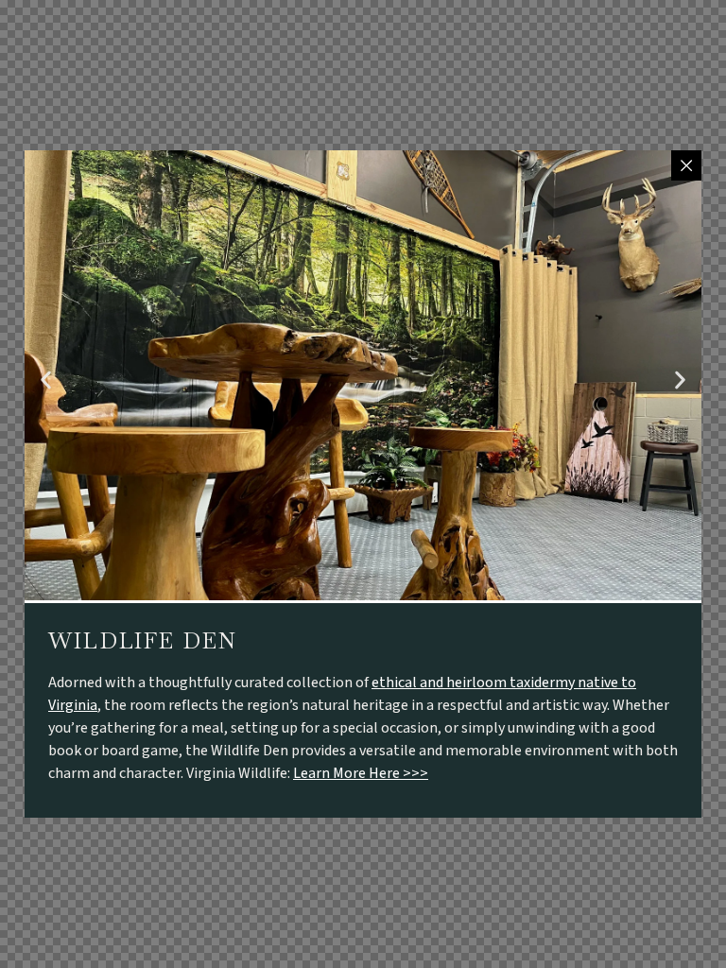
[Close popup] (686, 165)
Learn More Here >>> (360, 773)
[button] (46, 380)
